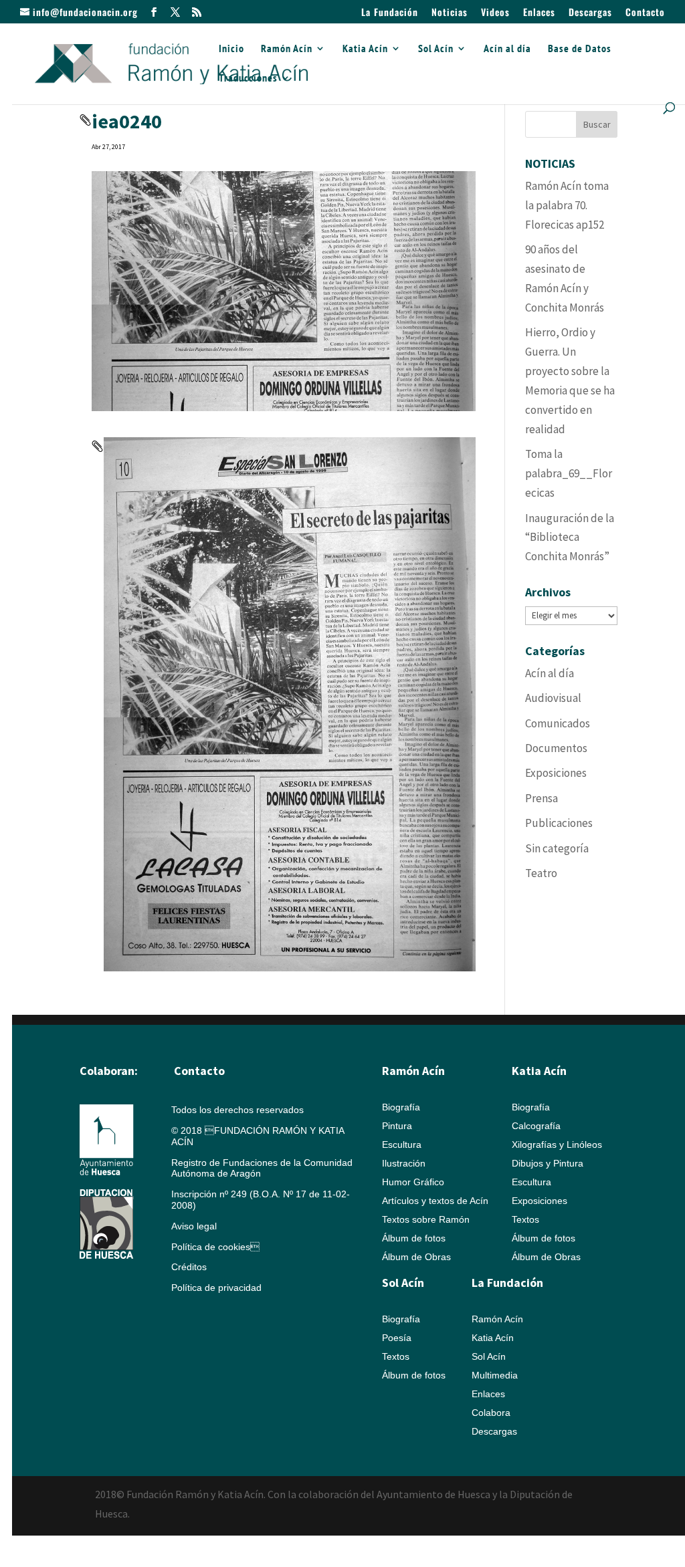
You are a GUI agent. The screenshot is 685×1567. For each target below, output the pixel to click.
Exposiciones (556, 772)
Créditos (189, 1266)
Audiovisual (553, 698)
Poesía (396, 1337)
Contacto (645, 13)
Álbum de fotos (414, 1238)
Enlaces (539, 13)
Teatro (541, 873)
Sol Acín (436, 49)
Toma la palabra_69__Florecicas (568, 473)
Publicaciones (559, 823)
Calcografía (536, 1125)
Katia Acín (365, 49)
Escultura (401, 1144)
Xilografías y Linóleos (557, 1144)
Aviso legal (194, 1226)
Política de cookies (215, 1246)
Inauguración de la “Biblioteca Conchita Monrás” (569, 537)
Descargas (590, 13)
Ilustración (403, 1163)
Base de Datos (579, 49)
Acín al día (507, 49)
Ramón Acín (286, 49)
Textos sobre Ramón (426, 1219)
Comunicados (557, 723)
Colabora (491, 1412)
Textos (525, 1219)
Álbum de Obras (416, 1256)
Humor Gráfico (413, 1182)
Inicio (231, 49)
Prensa (541, 798)
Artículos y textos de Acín (435, 1200)
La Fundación (389, 13)
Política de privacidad (216, 1287)
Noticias (449, 13)
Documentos (556, 748)
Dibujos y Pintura (547, 1163)
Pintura (397, 1125)
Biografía (401, 1107)
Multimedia (495, 1375)
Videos (495, 13)
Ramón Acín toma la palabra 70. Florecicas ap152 (567, 205)
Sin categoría (557, 848)
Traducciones (248, 78)
